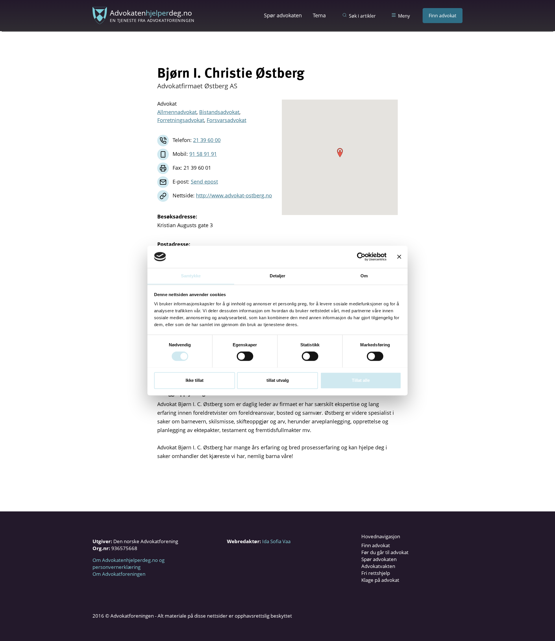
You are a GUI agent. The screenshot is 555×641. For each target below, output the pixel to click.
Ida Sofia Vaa (276, 541)
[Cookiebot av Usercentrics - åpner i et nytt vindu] (361, 256)
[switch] (245, 356)
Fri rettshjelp (375, 573)
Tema (319, 15)
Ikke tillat (195, 380)
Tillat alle (361, 380)
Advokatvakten (378, 566)
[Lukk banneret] (399, 257)
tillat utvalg (278, 380)
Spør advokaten (283, 15)
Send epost (204, 181)
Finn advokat (442, 15)
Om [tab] (364, 275)
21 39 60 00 (207, 140)
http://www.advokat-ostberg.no (234, 195)
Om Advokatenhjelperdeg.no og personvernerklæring (128, 563)
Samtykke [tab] (191, 275)
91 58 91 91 (203, 153)
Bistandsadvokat (219, 112)
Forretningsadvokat (180, 120)
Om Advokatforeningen (118, 574)
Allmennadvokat (177, 112)
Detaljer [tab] (278, 275)
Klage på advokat (380, 580)
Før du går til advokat (384, 552)
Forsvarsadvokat (226, 120)
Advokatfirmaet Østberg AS (197, 85)
